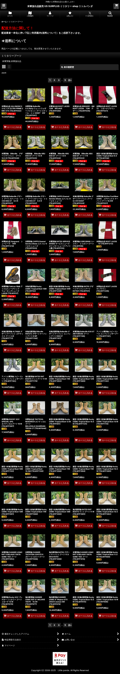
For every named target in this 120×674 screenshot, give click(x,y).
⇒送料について (13, 41)
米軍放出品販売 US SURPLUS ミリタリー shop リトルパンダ (60, 6)
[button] (4, 6)
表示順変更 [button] (69, 67)
